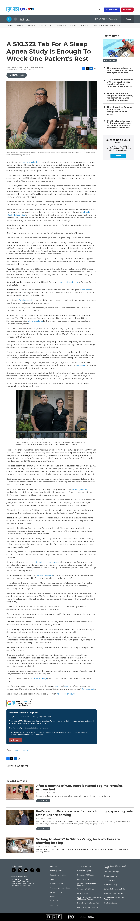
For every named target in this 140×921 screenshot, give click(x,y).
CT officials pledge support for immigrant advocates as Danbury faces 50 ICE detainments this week (120, 124)
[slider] (18, 19)
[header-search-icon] (100, 10)
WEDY (28, 881)
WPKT (25, 883)
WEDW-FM (14, 883)
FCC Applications (110, 880)
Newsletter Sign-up (84, 871)
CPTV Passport (82, 893)
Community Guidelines (85, 889)
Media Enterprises (56, 892)
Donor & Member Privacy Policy (88, 903)
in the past (84, 290)
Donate (128, 9)
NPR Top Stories (21, 750)
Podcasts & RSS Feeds (85, 875)
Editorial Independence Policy (115, 889)
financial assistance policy (47, 562)
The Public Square (110, 903)
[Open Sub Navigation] (14, 25)
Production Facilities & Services (115, 893)
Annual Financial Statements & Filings (115, 867)
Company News (56, 871)
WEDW (23, 881)
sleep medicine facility (67, 282)
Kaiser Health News (66, 694)
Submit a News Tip (84, 866)
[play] (9, 19)
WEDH (13, 881)
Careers (53, 897)
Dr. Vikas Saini (25, 300)
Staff (52, 879)
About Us (53, 866)
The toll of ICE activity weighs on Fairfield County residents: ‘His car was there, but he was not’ (120, 96)
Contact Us (54, 901)
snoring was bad (29, 162)
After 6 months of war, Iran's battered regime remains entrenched (79, 787)
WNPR (20, 883)
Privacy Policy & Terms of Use (87, 907)
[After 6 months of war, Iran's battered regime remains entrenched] (20, 792)
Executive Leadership (58, 875)
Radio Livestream (83, 879)
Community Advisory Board (60, 888)
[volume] (15, 19)
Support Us (54, 905)
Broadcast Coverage (111, 872)
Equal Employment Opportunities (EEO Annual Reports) (89, 898)
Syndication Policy (110, 885)
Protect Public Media (104, 25)
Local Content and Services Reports (114, 898)
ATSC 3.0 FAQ (27, 885)
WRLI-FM (31, 883)
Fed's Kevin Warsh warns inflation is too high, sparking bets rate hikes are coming (84, 813)
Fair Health (81, 365)
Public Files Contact (16, 885)
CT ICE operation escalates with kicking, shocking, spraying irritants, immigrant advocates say (120, 83)
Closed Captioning (110, 876)
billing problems (35, 321)
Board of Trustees (56, 884)
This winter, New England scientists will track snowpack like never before (119, 110)
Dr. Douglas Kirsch (80, 489)
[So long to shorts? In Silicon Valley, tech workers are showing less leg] (20, 845)
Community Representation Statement (87, 884)
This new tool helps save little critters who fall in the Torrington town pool (120, 70)
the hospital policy (44, 575)
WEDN (18, 881)
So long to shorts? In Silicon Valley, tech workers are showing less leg (78, 841)
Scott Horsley (41, 818)
